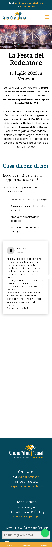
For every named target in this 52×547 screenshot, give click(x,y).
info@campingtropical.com (29, 3)
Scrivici (9, 545)
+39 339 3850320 (28, 477)
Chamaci (26, 545)
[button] (49, 276)
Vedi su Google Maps (26, 516)
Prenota (43, 545)
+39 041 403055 (27, 6)
